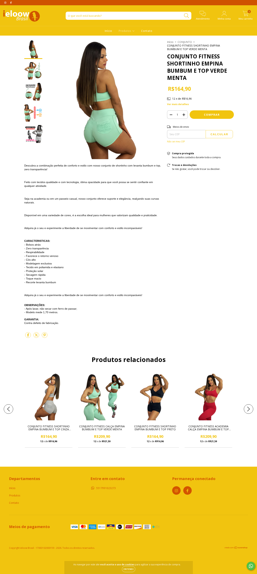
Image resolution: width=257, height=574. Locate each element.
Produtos (125, 31)
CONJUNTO (185, 42)
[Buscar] (186, 15)
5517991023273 (106, 488)
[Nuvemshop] (236, 548)
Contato (146, 31)
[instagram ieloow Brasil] (5, 2)
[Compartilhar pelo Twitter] (36, 336)
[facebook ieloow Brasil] (10, 2)
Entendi (129, 569)
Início (108, 31)
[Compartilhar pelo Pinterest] (44, 336)
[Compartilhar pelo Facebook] (28, 336)
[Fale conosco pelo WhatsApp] (251, 566)
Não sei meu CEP (176, 141)
